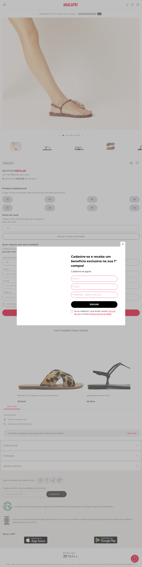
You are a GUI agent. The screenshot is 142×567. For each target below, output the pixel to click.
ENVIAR (94, 304)
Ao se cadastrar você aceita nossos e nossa (95, 312)
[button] (122, 244)
